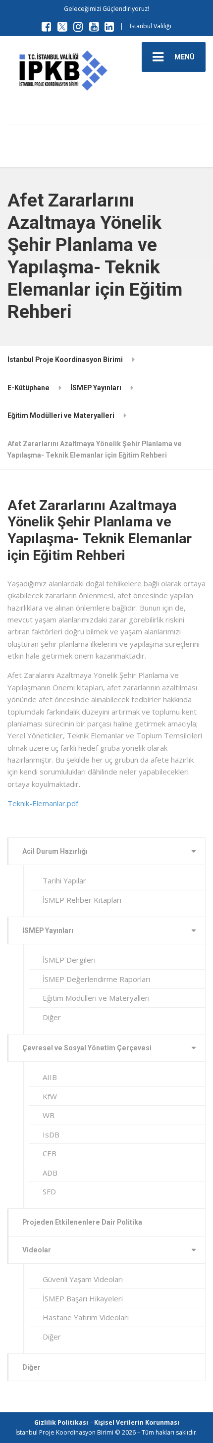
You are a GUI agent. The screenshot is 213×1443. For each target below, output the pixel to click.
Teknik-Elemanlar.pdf (42, 803)
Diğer (52, 1017)
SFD (49, 1191)
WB (48, 1115)
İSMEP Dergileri (69, 960)
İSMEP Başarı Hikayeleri (83, 1298)
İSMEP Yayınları (47, 930)
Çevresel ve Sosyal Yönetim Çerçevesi (87, 1048)
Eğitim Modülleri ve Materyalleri (96, 998)
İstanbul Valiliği (150, 26)
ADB (50, 1173)
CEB (49, 1153)
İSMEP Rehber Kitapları (82, 900)
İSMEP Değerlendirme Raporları (96, 979)
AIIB (50, 1077)
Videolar (36, 1250)
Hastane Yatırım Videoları (86, 1317)
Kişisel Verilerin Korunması (136, 1422)
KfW (50, 1096)
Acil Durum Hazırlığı (55, 851)
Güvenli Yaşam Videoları (83, 1279)
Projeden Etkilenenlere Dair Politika (82, 1222)
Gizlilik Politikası (61, 1422)
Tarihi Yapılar (64, 880)
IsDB (51, 1134)
